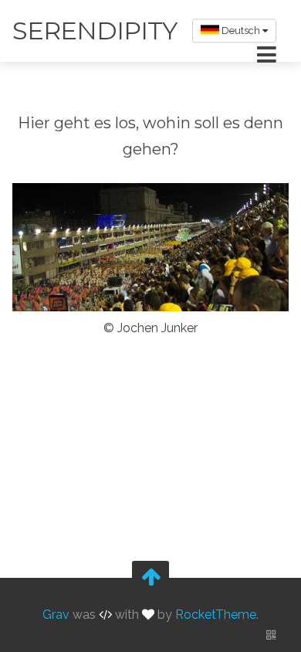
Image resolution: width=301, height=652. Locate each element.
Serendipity (94, 30)
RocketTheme (215, 614)
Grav (55, 614)
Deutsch (240, 30)
